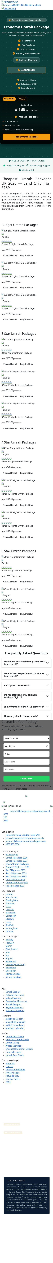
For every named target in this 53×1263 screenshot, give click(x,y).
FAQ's (8, 1082)
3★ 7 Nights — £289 (15, 870)
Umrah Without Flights (17, 882)
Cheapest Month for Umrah (19, 1048)
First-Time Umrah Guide (17, 1039)
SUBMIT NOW (26, 778)
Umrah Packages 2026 (16, 857)
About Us (10, 1063)
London (9, 894)
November (11, 967)
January (9, 939)
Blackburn (11, 912)
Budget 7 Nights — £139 (17, 867)
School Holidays (13, 977)
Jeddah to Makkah (14, 1018)
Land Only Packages (15, 879)
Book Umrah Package (26, 136)
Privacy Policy (12, 1072)
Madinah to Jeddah (15, 1028)
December (11, 970)
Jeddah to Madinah (15, 1025)
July (7, 955)
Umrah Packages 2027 (16, 860)
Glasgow (10, 918)
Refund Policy (12, 1075)
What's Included (13, 1045)
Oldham (10, 931)
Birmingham (12, 900)
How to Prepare (13, 1052)
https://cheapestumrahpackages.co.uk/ (25, 838)
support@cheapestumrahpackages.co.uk (30, 811)
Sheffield (10, 925)
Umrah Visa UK (13, 991)
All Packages (12, 854)
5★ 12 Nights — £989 (16, 876)
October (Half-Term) (15, 964)
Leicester (10, 909)
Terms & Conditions (15, 1069)
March (9, 945)
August (9, 958)
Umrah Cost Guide (15, 1036)
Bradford (10, 903)
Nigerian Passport (14, 1007)
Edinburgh (11, 915)
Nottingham (11, 928)
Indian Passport (13, 998)
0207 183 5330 (21, 4)
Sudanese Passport (15, 1010)
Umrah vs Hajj (12, 1042)
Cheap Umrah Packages (17, 864)
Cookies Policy (13, 1079)
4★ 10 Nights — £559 (16, 873)
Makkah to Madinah (15, 1022)
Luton (8, 906)
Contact (9, 1066)
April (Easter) (12, 949)
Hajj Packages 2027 (15, 885)
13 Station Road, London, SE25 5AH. (23, 834)
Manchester (11, 897)
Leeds (8, 922)
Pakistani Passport (15, 995)
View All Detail (10, 255)
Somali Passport (13, 1004)
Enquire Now (26, 255)
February (10, 942)
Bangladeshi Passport (16, 1001)
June (8, 952)
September (11, 961)
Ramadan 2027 (13, 973)
